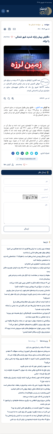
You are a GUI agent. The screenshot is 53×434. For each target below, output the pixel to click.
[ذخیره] (9, 29)
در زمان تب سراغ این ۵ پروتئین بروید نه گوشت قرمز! (32, 287)
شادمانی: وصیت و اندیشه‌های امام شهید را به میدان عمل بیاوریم (28, 290)
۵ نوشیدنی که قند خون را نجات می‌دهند (36, 397)
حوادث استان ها (35, 24)
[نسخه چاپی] (5, 29)
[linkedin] (22, 153)
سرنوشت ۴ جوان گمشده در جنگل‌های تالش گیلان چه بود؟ (30, 408)
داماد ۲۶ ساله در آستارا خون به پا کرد (38, 347)
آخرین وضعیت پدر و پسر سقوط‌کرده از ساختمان (34, 393)
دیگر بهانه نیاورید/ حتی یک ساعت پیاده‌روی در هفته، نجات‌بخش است (26, 385)
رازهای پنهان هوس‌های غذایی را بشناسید (36, 252)
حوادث (46, 24)
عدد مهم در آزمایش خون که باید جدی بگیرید (35, 366)
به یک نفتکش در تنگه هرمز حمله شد (38, 317)
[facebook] (13, 153)
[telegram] (36, 153)
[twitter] (31, 153)
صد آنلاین (39, 107)
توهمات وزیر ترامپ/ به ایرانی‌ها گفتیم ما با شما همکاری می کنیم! (28, 249)
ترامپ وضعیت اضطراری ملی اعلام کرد (37, 264)
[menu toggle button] (7, 11)
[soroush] (17, 153)
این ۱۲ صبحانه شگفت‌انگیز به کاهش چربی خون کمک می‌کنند (29, 283)
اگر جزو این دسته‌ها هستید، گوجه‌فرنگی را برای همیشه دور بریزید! (28, 313)
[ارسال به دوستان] (14, 29)
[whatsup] (27, 153)
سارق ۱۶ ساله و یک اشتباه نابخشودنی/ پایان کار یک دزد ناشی (30, 419)
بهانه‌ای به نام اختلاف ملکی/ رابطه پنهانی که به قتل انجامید (30, 389)
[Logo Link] (45, 11)
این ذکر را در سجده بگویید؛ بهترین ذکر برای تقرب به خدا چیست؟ (28, 412)
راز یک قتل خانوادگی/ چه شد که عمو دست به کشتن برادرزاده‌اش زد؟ (27, 416)
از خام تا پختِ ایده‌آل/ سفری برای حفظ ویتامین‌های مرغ (31, 302)
